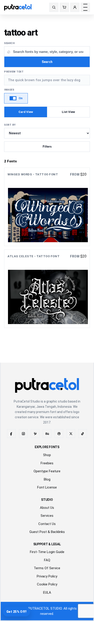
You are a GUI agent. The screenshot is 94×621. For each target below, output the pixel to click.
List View (68, 112)
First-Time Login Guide (47, 552)
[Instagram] (23, 433)
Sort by (10, 124)
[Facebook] (11, 433)
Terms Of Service (47, 568)
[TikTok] (82, 433)
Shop (47, 455)
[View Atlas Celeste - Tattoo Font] (47, 289)
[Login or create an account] (74, 7)
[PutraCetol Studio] (23, 7)
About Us (47, 508)
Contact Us (47, 524)
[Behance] (47, 433)
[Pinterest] (35, 433)
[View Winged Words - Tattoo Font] (47, 207)
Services (47, 516)
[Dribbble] (59, 433)
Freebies (47, 463)
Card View (25, 112)
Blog (47, 479)
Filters (47, 146)
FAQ (47, 560)
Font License (47, 487)
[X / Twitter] (70, 433)
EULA (47, 592)
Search (9, 43)
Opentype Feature (47, 471)
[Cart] (64, 7)
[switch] (16, 98)
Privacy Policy (47, 576)
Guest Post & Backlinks (47, 532)
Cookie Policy (47, 584)
